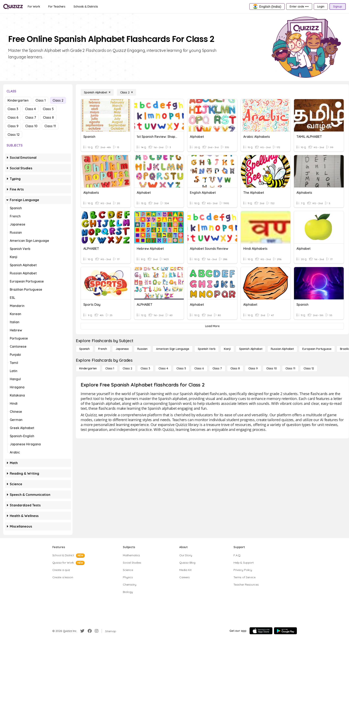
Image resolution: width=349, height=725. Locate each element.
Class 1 (40, 100)
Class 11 (50, 126)
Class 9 (13, 126)
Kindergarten (18, 100)
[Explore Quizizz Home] (13, 6)
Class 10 (31, 126)
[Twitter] (82, 631)
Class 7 (30, 117)
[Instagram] (96, 631)
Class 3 (13, 109)
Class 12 (14, 135)
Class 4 (30, 109)
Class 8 (48, 117)
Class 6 (13, 117)
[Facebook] (90, 631)
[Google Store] (285, 630)
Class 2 (58, 100)
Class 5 (48, 109)
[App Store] (261, 630)
